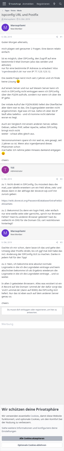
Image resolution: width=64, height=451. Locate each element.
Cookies (34, 415)
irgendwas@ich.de (12, 71)
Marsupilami (9, 19)
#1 (61, 37)
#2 (61, 179)
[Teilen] (57, 37)
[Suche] (60, 4)
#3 (61, 242)
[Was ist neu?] (54, 4)
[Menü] (4, 4)
